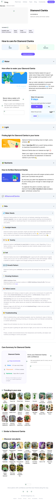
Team (30, 2)
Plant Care (18, 2)
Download (51, 2)
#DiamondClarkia (12, 196)
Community (42, 2)
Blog (35, 2)
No (37, 106)
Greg (46, 86)
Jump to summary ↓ (28, 54)
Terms (29, 498)
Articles (25, 2)
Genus (15, 30)
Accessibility (34, 498)
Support (15, 498)
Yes (49, 106)
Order (30, 30)
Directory (41, 498)
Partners (20, 498)
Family (21, 30)
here (16, 284)
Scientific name (5, 30)
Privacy (24, 498)
